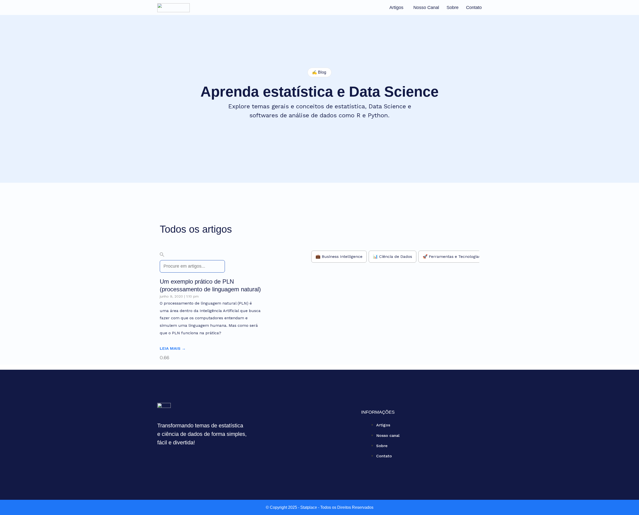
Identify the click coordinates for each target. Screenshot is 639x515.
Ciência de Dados (395, 256)
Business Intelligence (342, 256)
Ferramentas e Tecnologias (455, 256)
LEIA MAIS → (173, 348)
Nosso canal (426, 7)
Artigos (396, 7)
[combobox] (192, 266)
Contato (474, 7)
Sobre (453, 7)
